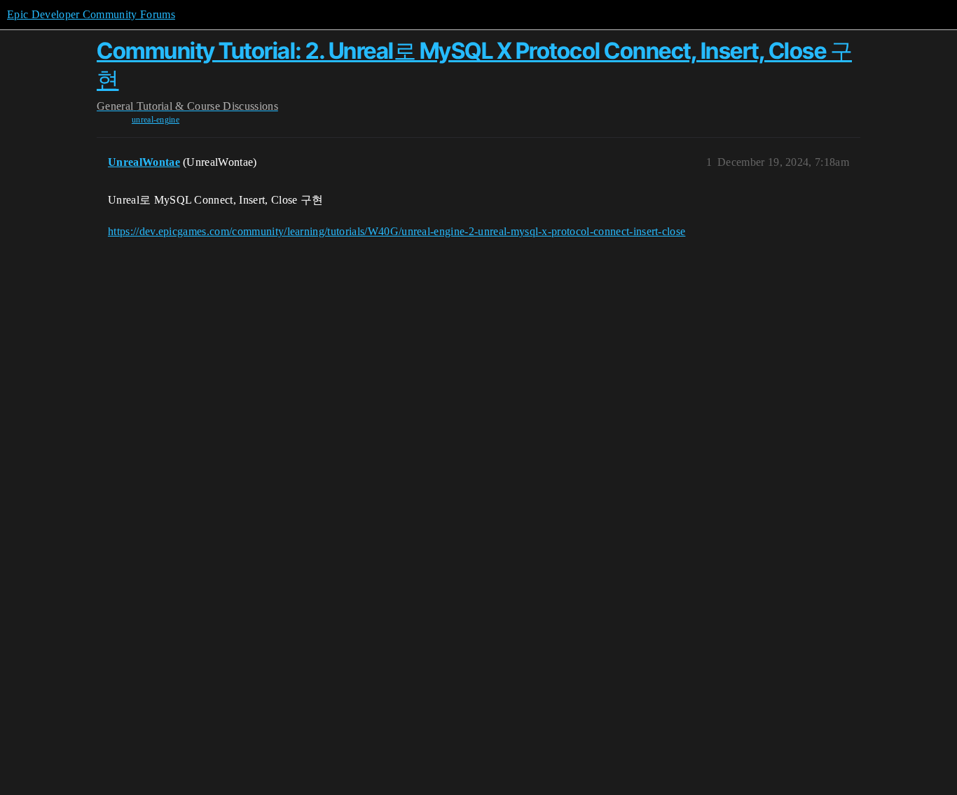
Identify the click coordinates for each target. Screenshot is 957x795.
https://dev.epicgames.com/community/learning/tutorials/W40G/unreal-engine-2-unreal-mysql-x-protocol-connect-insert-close (396, 231)
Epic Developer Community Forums (91, 14)
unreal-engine (155, 120)
